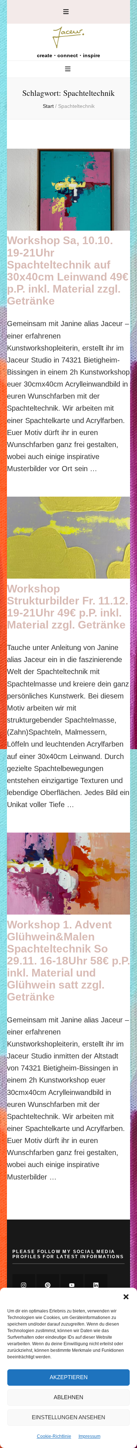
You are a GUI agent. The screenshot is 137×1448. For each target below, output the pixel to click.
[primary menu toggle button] (68, 69)
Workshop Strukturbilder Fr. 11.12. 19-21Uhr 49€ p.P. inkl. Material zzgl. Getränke (67, 607)
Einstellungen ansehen (68, 1417)
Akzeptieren (69, 1377)
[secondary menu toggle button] (66, 12)
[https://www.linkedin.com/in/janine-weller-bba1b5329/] (96, 1285)
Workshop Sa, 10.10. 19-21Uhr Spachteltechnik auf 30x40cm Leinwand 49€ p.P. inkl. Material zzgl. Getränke (68, 270)
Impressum (89, 1436)
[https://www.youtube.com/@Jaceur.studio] (72, 1285)
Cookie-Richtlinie (54, 1436)
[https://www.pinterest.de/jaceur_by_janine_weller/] (48, 1285)
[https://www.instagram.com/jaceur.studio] (23, 1285)
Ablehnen (68, 1397)
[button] (126, 1296)
